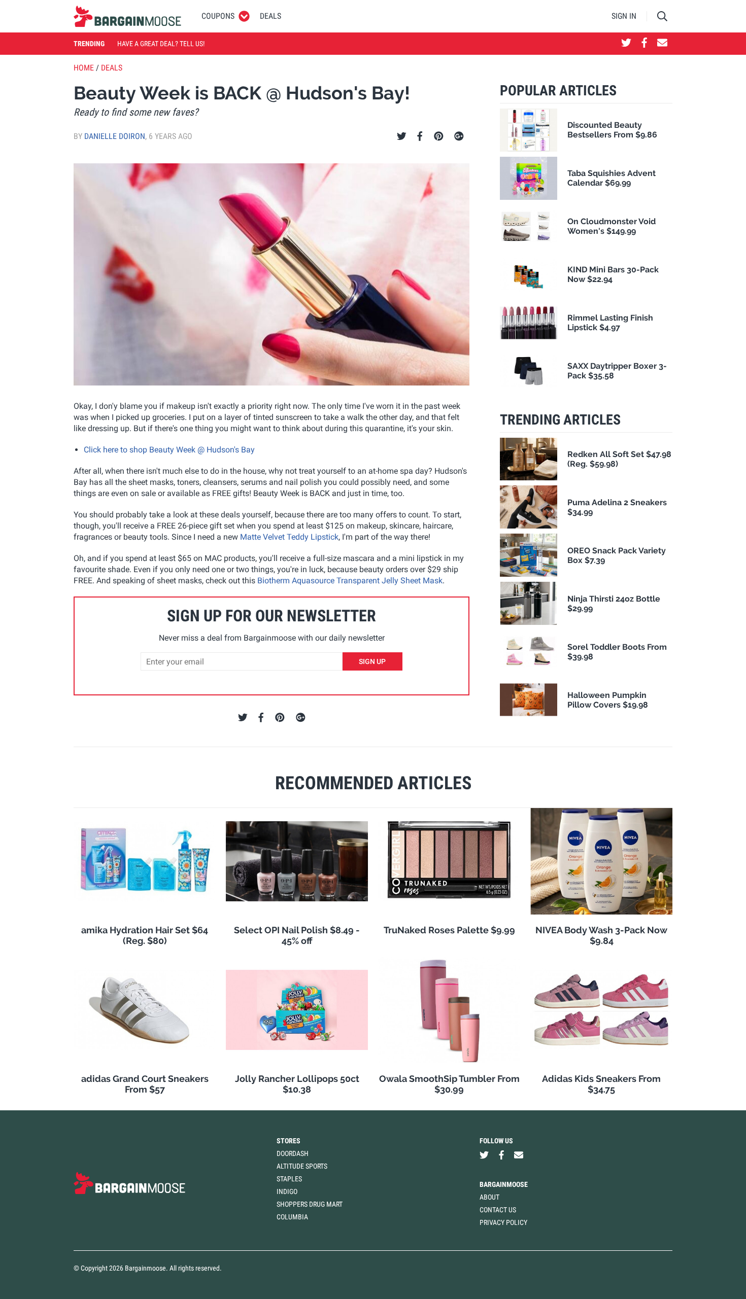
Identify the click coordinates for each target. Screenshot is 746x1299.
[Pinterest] (438, 136)
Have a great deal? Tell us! (161, 44)
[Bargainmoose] (127, 16)
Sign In (624, 16)
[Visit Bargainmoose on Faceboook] (644, 44)
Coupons (217, 16)
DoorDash (293, 1153)
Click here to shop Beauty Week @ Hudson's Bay (169, 449)
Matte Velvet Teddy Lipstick (289, 537)
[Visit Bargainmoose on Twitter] (626, 44)
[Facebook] (420, 136)
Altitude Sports (302, 1166)
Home (84, 68)
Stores (288, 1141)
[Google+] (459, 136)
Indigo (287, 1191)
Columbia (292, 1217)
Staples (289, 1179)
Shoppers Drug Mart (310, 1204)
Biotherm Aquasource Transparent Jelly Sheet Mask (350, 580)
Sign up (372, 661)
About (489, 1197)
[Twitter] (401, 136)
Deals (270, 16)
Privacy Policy (503, 1222)
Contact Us (498, 1210)
